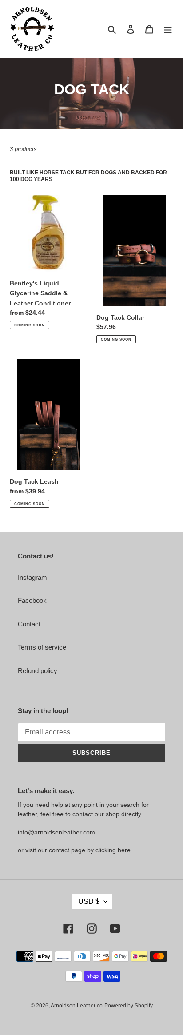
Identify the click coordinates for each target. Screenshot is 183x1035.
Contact (29, 624)
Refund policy (37, 670)
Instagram (32, 577)
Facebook (32, 600)
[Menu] (168, 29)
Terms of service (42, 647)
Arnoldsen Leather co (77, 1006)
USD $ (88, 901)
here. (125, 850)
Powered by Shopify (128, 1006)
